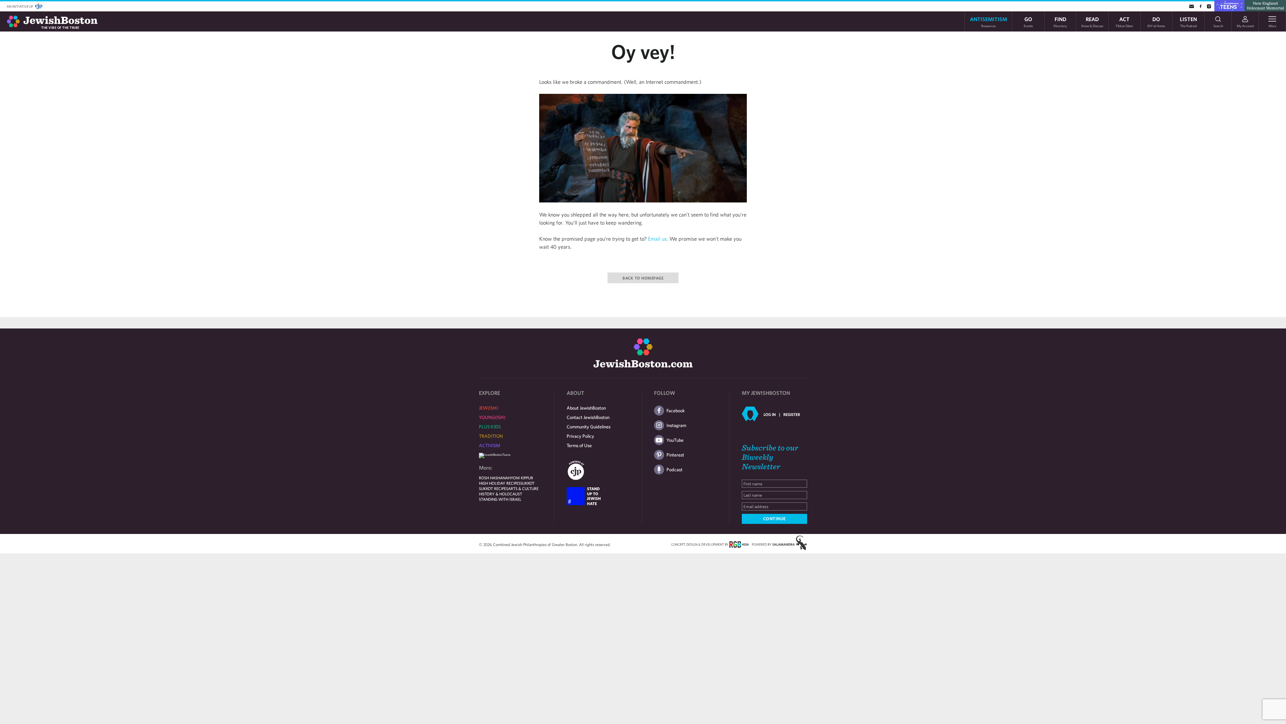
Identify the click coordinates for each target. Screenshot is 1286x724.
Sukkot (527, 483)
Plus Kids (490, 426)
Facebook (675, 410)
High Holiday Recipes (499, 483)
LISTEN (1188, 21)
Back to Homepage (643, 278)
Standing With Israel (500, 499)
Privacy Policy (580, 436)
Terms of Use (579, 445)
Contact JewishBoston (588, 417)
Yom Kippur (522, 477)
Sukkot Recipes (493, 488)
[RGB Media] (738, 544)
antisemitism (988, 21)
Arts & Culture (523, 488)
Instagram (676, 425)
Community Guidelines (589, 426)
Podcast (674, 469)
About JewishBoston (586, 408)
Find (1060, 21)
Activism (489, 445)
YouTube (675, 440)
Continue (774, 518)
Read (1092, 21)
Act (1124, 21)
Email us (657, 239)
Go (1028, 21)
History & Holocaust (500, 493)
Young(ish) (492, 417)
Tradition (491, 436)
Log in (770, 414)
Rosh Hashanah (495, 477)
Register (791, 414)
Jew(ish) (488, 408)
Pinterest (675, 455)
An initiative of (20, 6)
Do (1156, 21)
